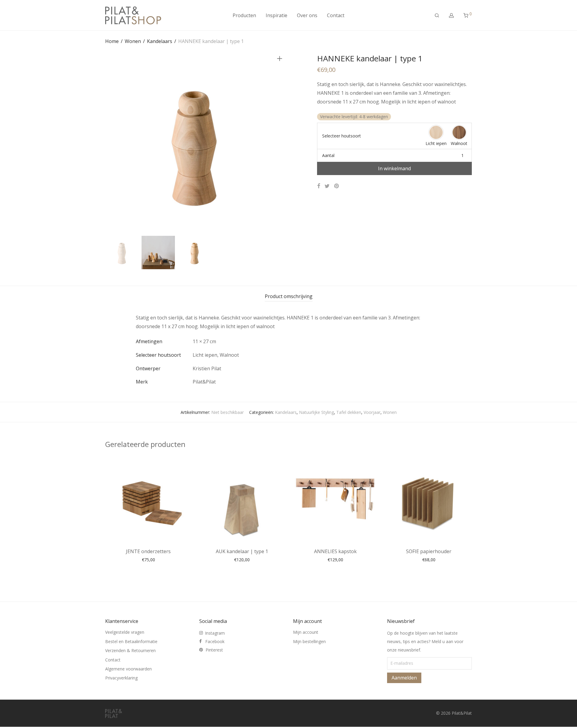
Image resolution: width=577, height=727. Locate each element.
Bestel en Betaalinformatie (131, 641)
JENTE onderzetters (148, 551)
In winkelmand (394, 168)
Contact (335, 15)
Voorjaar (372, 412)
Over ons (307, 15)
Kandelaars (159, 41)
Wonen (133, 41)
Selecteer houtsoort (341, 136)
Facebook (214, 641)
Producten (244, 15)
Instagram (215, 633)
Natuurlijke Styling (316, 412)
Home (112, 41)
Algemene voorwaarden (128, 669)
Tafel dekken (348, 412)
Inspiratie (276, 15)
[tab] (289, 296)
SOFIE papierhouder (428, 551)
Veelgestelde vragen (124, 632)
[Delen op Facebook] (318, 186)
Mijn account (305, 632)
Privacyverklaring (121, 678)
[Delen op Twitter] (327, 186)
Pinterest (214, 650)
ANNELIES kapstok (335, 551)
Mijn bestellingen (309, 641)
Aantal (328, 155)
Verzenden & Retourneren (130, 650)
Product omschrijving (289, 296)
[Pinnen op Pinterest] (337, 186)
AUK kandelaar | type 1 (242, 551)
